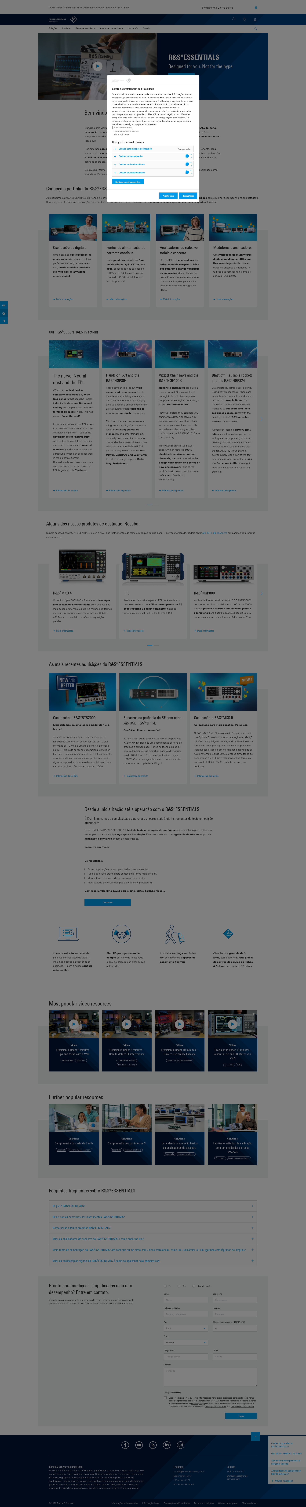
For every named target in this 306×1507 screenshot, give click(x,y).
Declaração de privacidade (125, 131)
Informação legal (121, 134)
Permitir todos (168, 195)
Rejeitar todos (188, 195)
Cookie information (122, 127)
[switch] (188, 156)
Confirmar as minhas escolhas (127, 182)
